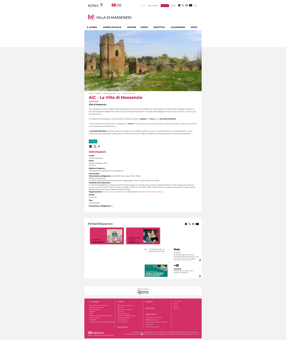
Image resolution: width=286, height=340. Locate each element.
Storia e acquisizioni (96, 307)
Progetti (92, 311)
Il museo (92, 27)
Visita (194, 27)
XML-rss (196, 334)
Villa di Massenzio (113, 17)
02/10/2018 (186, 257)
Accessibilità (121, 320)
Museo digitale (112, 27)
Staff (90, 314)
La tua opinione (123, 322)
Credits (172, 334)
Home (91, 93)
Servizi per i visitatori (124, 309)
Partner (176, 308)
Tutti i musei (152, 5)
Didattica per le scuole (153, 317)
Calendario (178, 27)
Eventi (144, 27)
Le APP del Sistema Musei (97, 240)
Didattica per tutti (109, 93)
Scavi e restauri (94, 309)
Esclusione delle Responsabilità (159, 334)
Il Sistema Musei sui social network (134, 239)
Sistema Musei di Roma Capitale (101, 316)
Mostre (131, 27)
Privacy (145, 334)
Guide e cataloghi (123, 318)
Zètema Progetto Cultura (152, 192)
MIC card (120, 311)
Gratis (93, 141)
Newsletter (93, 320)
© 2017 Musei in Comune (132, 334)
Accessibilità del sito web (184, 334)
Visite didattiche (123, 314)
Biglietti (120, 307)
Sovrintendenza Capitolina (113, 192)
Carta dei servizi (95, 318)
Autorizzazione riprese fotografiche (102, 322)
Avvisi (175, 306)
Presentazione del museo (98, 305)
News (175, 304)
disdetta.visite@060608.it (99, 187)
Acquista (165, 5)
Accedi (173, 5)
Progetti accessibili (152, 327)
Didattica (159, 27)
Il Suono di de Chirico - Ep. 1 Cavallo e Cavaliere (184, 271)
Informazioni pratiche (125, 305)
